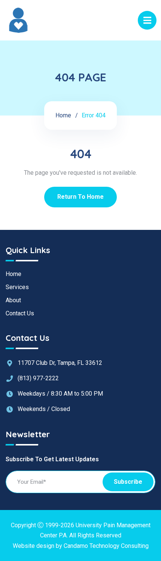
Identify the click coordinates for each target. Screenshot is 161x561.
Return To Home (80, 196)
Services (17, 287)
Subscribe (128, 481)
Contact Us (20, 313)
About (13, 300)
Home (63, 115)
